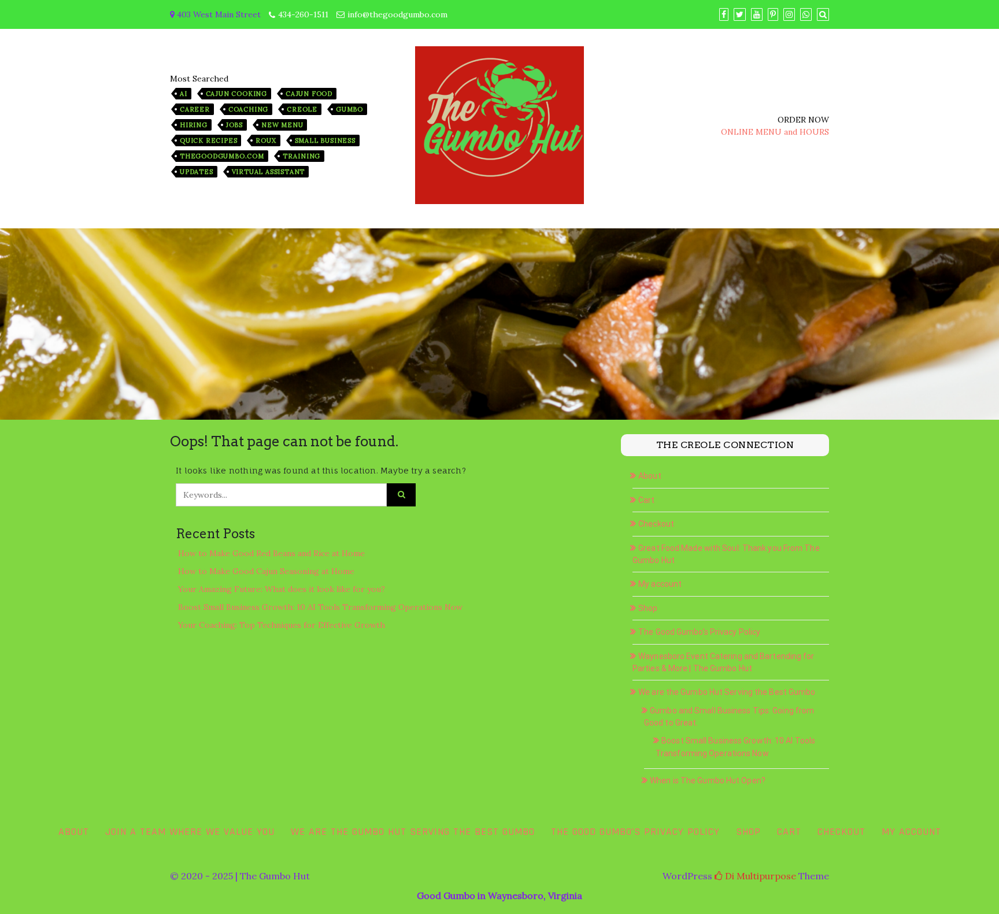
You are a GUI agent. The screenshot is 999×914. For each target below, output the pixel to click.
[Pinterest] (773, 14)
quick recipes (208, 140)
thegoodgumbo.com (222, 156)
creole (302, 109)
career (195, 109)
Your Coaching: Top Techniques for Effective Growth (281, 625)
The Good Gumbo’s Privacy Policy (699, 632)
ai (183, 94)
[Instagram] (789, 14)
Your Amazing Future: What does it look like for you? (281, 589)
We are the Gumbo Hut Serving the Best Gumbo (726, 692)
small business (325, 140)
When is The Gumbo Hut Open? (707, 780)
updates (196, 172)
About (649, 475)
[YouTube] (757, 14)
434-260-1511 (303, 14)
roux (266, 140)
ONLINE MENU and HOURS (775, 132)
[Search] (823, 14)
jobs (234, 125)
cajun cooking (236, 94)
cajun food (309, 94)
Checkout (656, 523)
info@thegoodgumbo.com (397, 14)
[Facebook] (723, 14)
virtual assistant (268, 172)
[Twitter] (740, 14)
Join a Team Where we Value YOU (190, 831)
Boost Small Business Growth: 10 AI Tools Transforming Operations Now (320, 607)
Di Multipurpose (759, 876)
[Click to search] (401, 494)
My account (660, 584)
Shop (647, 608)
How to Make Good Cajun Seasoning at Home (266, 571)
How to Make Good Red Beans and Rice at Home (271, 553)
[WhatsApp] (806, 14)
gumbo (349, 109)
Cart (646, 500)
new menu (282, 125)
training (301, 156)
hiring (194, 125)
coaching (248, 109)
